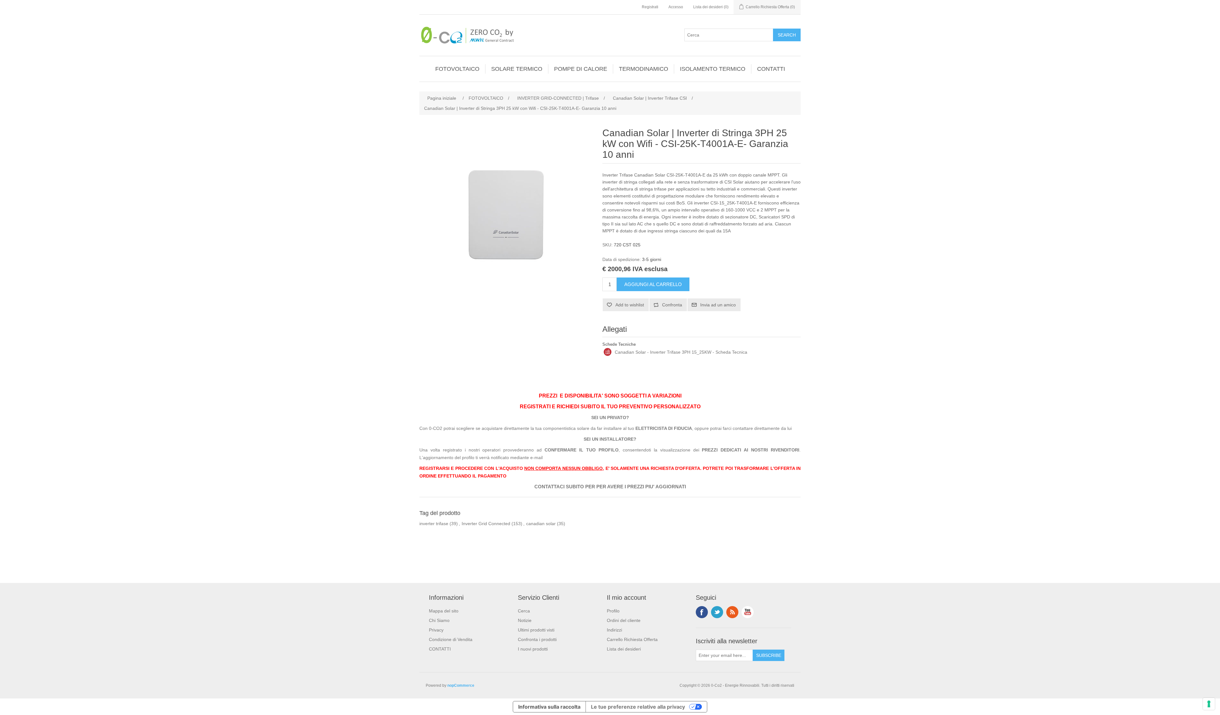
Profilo (613, 610)
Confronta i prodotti (537, 639)
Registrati (650, 7)
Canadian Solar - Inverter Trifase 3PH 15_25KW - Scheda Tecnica (681, 352)
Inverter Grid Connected (486, 523)
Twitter (717, 612)
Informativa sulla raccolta (549, 707)
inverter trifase (433, 523)
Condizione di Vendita (450, 639)
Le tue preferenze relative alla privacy (638, 707)
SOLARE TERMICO (516, 69)
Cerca (524, 610)
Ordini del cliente (623, 620)
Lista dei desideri (624, 649)
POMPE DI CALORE (580, 69)
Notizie (525, 620)
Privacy (436, 629)
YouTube (748, 612)
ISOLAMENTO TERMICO (712, 69)
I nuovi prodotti (533, 649)
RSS (732, 612)
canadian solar (541, 523)
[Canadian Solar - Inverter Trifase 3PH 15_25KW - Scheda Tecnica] (607, 352)
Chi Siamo (439, 620)
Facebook (702, 612)
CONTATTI (771, 69)
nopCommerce (460, 685)
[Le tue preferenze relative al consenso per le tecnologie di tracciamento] (1209, 704)
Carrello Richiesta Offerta (632, 639)
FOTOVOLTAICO (457, 69)
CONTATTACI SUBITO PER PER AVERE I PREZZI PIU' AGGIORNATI (610, 486)
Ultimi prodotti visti (536, 629)
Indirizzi (614, 629)
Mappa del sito (443, 610)
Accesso (675, 7)
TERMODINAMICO (643, 69)
